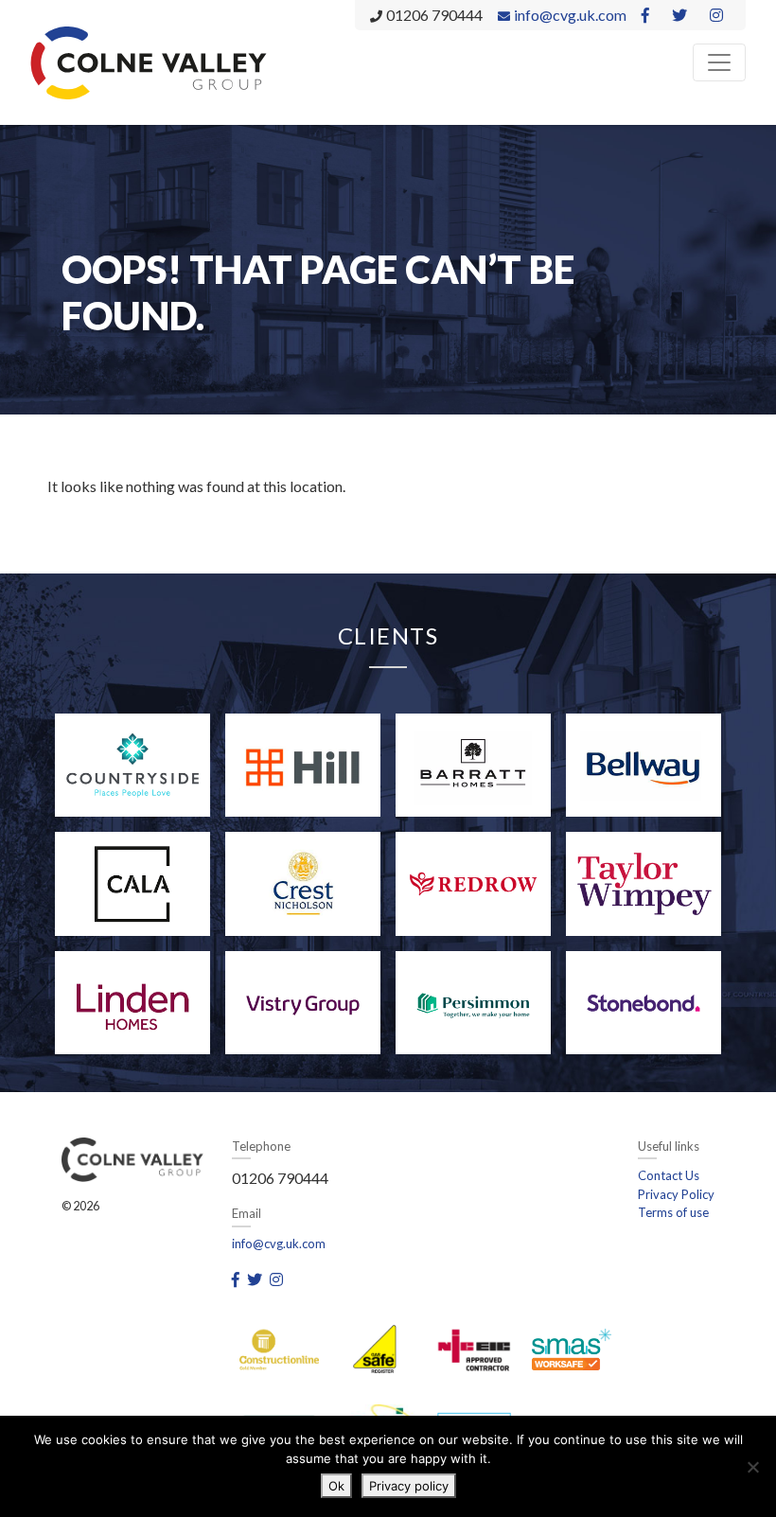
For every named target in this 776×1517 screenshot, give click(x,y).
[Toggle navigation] (719, 62)
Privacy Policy (676, 1194)
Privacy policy (409, 1485)
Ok (336, 1485)
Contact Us (668, 1175)
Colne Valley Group (148, 62)
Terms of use (673, 1212)
